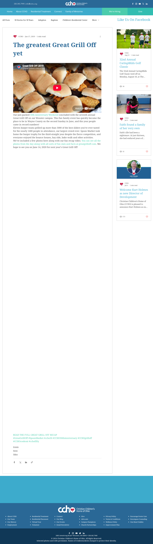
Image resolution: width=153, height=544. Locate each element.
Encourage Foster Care (138, 516)
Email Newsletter (63, 525)
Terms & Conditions (113, 519)
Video (15, 454)
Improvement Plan (113, 525)
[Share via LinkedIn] (26, 462)
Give (83, 516)
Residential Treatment (40, 516)
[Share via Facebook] (14, 462)
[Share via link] (32, 462)
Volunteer (35, 525)
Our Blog (60, 519)
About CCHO (12, 516)
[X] (143, 4)
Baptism (54, 20)
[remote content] (57, 88)
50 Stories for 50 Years (24, 20)
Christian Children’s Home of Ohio (71, 538)
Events (16, 447)
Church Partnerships (88, 525)
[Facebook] (133, 4)
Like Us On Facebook (133, 19)
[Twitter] (80, 533)
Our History (11, 522)
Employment (12, 525)
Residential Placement (40, 519)
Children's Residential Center (75, 20)
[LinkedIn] (146, 4)
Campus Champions (88, 522)
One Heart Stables (136, 522)
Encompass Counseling (138, 519)
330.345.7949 (19, 4)
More (94, 20)
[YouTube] (140, 4)
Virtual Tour (36, 522)
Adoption (42, 20)
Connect (60, 516)
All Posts (6, 20)
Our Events (61, 522)
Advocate (84, 519)
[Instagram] (136, 4)
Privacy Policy (111, 516)
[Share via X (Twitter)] (20, 462)
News (15, 451)
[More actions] (100, 36)
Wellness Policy (111, 522)
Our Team (11, 519)
